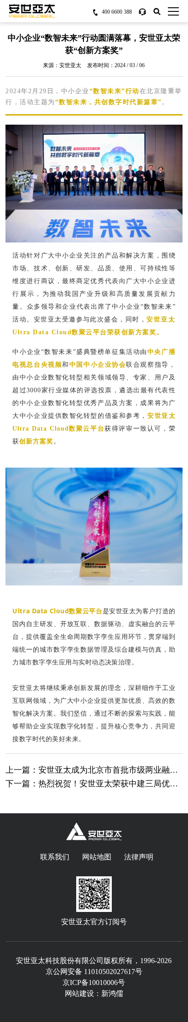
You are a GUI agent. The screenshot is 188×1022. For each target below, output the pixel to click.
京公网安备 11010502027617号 (94, 971)
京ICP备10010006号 (94, 982)
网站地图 (96, 857)
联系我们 (54, 857)
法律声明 (138, 857)
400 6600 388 (117, 12)
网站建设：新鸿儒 (94, 993)
